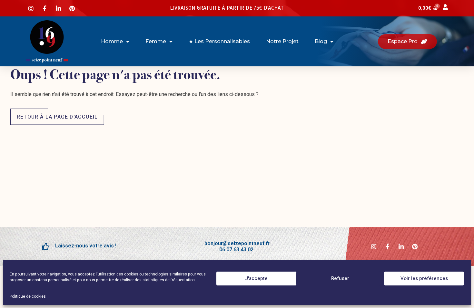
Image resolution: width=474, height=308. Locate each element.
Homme (112, 41)
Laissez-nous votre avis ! (85, 246)
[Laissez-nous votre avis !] (45, 246)
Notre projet (282, 41)
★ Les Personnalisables (219, 41)
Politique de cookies (28, 296)
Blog (321, 41)
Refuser (340, 278)
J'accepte (256, 278)
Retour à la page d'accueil (57, 117)
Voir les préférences (424, 278)
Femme (155, 41)
